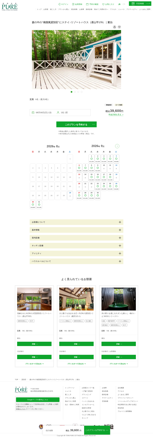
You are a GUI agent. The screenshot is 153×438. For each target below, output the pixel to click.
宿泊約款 (121, 408)
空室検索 (105, 401)
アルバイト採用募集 (125, 411)
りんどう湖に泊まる (89, 415)
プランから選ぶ (63, 9)
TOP (16, 379)
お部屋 (45, 9)
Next (50, 299)
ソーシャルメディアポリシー (128, 401)
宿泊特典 (74, 9)
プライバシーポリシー (125, 398)
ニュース (121, 9)
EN (124, 4)
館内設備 (89, 9)
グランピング (86, 394)
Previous (18, 299)
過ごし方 (53, 9)
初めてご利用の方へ (101, 9)
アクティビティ (131, 9)
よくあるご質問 (144, 9)
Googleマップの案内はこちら (37, 400)
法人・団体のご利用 (72, 404)
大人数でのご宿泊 (88, 411)
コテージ (85, 398)
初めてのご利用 (70, 401)
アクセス (113, 9)
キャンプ (85, 418)
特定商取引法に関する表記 (127, 404)
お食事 (81, 9)
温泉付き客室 (86, 408)
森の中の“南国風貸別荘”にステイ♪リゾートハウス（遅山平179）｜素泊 (55, 379)
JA (119, 4)
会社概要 (121, 388)
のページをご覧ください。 (30, 409)
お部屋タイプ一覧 (88, 388)
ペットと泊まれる (88, 401)
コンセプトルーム (88, 404)
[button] (71, 92)
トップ (39, 9)
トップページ (69, 388)
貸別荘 (24, 379)
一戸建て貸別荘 (87, 391)
